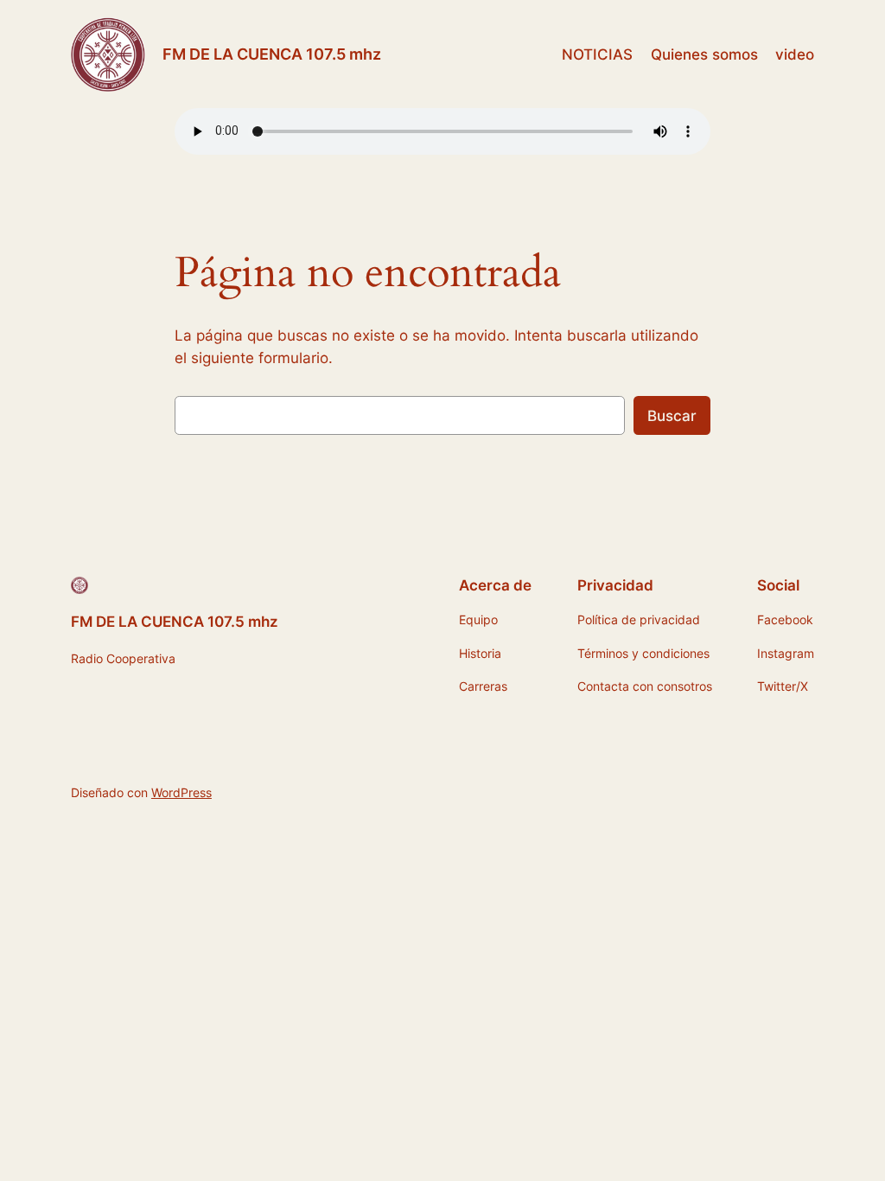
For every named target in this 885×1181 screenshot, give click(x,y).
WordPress (181, 792)
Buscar (672, 416)
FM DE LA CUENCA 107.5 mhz (271, 54)
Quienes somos (704, 54)
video (794, 54)
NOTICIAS (597, 54)
